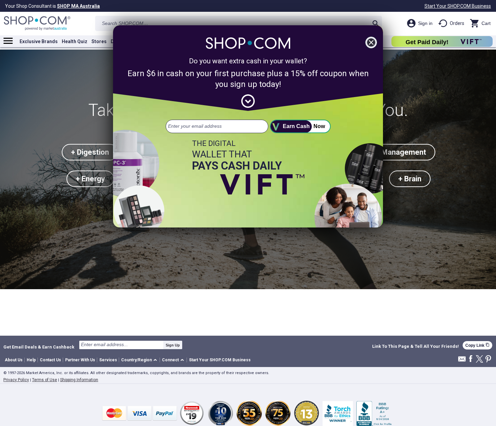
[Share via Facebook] (470, 359)
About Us (14, 360)
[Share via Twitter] (479, 359)
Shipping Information (79, 379)
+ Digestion (90, 152)
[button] (140, 360)
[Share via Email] (462, 361)
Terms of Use (44, 379)
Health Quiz (74, 41)
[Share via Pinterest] (488, 359)
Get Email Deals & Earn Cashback (38, 346)
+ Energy (90, 179)
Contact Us (50, 360)
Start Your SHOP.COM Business (457, 6)
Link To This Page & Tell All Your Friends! (415, 346)
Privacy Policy (16, 379)
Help (31, 360)
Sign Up (173, 345)
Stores (99, 41)
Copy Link (477, 345)
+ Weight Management (388, 152)
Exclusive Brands (39, 41)
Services (108, 360)
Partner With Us (80, 360)
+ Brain (409, 179)
